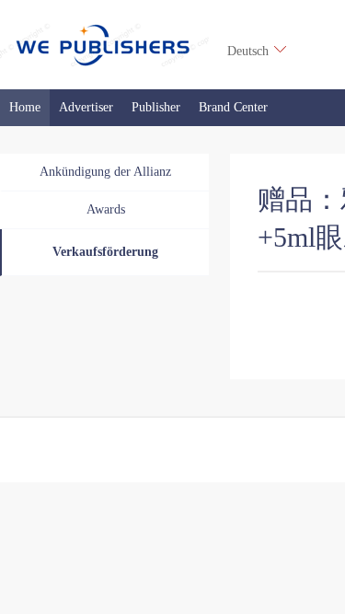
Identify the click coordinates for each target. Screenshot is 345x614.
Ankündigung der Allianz (105, 172)
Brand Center (233, 107)
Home (24, 107)
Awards (105, 209)
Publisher (156, 107)
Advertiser (86, 107)
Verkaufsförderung (105, 252)
